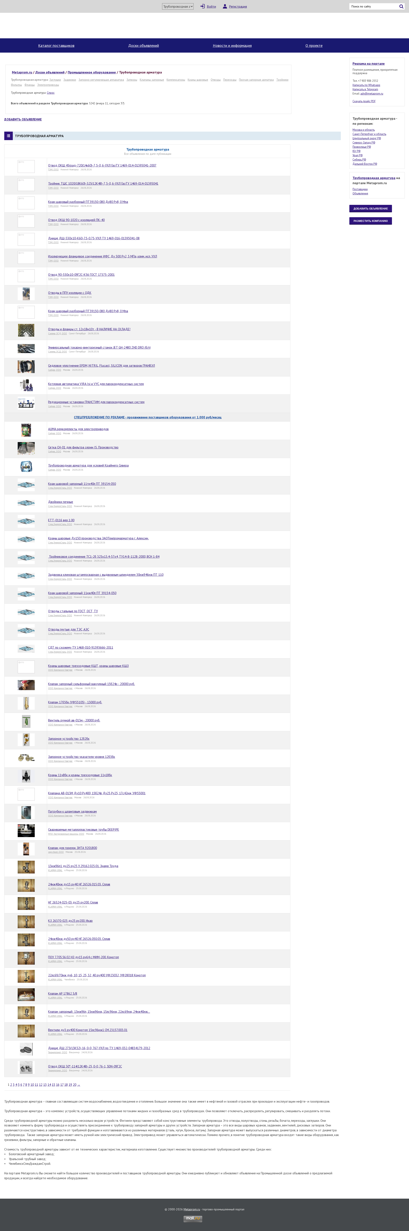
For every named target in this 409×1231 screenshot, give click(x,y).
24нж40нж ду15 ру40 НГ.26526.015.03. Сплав (79, 884)
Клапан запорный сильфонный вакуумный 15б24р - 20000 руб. (91, 684)
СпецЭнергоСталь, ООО (60, 487)
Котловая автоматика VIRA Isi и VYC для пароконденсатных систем (96, 384)
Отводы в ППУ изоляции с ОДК (69, 293)
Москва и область (364, 130)
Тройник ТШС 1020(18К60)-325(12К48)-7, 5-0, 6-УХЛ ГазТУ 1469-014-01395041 (103, 183)
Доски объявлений (143, 45)
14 (49, 1085)
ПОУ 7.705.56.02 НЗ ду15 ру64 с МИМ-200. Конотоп (83, 957)
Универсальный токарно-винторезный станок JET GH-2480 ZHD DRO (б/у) (99, 347)
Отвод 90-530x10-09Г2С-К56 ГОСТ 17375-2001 (81, 275)
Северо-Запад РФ (364, 142)
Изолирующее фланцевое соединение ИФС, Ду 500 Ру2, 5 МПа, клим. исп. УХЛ (102, 256)
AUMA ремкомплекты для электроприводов (78, 429)
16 (57, 1085)
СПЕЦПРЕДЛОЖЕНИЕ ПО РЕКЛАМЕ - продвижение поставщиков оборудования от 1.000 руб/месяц (148, 417)
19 (70, 1085)
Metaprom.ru (192, 1209)
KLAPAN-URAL (55, 870)
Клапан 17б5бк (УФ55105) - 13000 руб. (75, 702)
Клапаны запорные (152, 80)
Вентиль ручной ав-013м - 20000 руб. (74, 720)
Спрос (51, 93)
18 (66, 1085)
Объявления (360, 193)
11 (36, 1085)
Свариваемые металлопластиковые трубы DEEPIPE (83, 829)
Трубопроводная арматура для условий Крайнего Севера (88, 465)
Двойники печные (60, 502)
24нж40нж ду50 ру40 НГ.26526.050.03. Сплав (79, 939)
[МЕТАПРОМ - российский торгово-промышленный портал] (44, 25)
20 (74, 1085)
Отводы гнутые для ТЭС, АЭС (68, 629)
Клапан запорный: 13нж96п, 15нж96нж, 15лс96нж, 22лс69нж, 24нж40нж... (99, 1012)
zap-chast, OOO (56, 851)
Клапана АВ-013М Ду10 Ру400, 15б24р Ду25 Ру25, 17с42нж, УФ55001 (96, 793)
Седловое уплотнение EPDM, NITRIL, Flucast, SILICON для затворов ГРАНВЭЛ (101, 365)
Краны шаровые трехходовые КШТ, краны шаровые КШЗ (88, 666)
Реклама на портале (369, 63)
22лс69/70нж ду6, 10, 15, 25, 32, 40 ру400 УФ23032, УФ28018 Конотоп (97, 975)
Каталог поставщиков (56, 45)
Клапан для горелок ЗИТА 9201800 (72, 848)
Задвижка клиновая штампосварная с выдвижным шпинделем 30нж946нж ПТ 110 (105, 575)
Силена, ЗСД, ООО (57, 333)
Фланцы (29, 85)
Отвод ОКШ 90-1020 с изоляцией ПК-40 (76, 220)
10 (32, 1085)
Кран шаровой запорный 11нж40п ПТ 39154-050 (82, 593)
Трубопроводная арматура (374, 178)
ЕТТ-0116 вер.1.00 (61, 520)
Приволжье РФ (362, 147)
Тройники (282, 80)
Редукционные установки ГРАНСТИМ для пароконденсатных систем (96, 402)
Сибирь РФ (359, 159)
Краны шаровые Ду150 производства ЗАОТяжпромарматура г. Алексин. (98, 538)
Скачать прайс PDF (364, 101)
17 (61, 1085)
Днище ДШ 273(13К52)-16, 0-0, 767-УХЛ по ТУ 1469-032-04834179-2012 (99, 1048)
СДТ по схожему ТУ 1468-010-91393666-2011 (80, 647)
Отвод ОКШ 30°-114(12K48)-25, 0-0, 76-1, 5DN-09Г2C (85, 1066)
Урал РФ (358, 155)
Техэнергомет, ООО (57, 1052)
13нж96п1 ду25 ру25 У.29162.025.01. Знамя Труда (83, 866)
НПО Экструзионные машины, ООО (66, 833)
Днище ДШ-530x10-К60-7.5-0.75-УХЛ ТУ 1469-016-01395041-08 (94, 238)
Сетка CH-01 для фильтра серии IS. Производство (83, 447)
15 (53, 1085)
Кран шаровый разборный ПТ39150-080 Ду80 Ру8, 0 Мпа (88, 202)
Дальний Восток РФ (365, 164)
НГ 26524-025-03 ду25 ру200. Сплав (73, 902)
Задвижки (69, 80)
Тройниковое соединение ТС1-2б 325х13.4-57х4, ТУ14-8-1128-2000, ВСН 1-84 (103, 556)
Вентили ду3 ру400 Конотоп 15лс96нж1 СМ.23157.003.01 (87, 1030)
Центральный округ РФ (367, 138)
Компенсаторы (176, 80)
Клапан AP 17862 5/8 (62, 993)
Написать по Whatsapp (366, 85)
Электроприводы (48, 85)
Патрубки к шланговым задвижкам (72, 811)
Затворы (132, 80)
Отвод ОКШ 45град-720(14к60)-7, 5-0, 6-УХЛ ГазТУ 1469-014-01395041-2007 (102, 165)
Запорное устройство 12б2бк (68, 739)
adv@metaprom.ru (371, 93)
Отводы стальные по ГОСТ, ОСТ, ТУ (73, 611)
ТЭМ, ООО (53, 169)
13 (45, 1085)
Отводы (216, 80)
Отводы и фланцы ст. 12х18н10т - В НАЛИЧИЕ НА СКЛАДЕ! (89, 329)
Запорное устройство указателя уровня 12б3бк (81, 757)
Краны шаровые (198, 80)
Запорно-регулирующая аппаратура (101, 80)
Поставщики (360, 189)
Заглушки (55, 80)
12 (40, 1085)
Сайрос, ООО (54, 369)
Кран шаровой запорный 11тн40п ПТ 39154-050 (82, 484)
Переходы (229, 80)
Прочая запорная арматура (256, 80)
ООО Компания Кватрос (60, 669)
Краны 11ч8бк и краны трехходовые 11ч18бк (80, 775)
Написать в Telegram (365, 89)
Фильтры (16, 85)
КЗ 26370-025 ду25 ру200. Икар (70, 921)
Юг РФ (356, 151)
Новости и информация (232, 45)
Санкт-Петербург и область (369, 134)
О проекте (314, 45)
